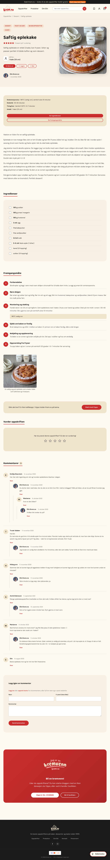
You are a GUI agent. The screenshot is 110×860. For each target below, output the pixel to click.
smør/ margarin (21, 213)
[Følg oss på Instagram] (58, 844)
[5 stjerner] (64, 441)
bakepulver (19, 228)
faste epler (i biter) (23, 243)
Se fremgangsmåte (55, 120)
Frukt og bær (20, 26)
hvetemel (19, 218)
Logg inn (11, 691)
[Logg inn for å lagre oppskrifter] (94, 9)
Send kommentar (18, 723)
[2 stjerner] (50, 441)
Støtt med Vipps (91, 407)
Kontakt (64, 838)
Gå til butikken (69, 795)
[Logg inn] (99, 9)
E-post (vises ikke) (62, 694)
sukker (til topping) (20, 253)
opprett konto (23, 691)
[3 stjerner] (55, 441)
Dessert (16, 16)
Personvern (75, 838)
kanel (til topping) (20, 248)
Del (33, 66)
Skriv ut (10, 66)
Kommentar (12, 704)
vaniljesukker (19, 233)
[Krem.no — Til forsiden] (8, 8)
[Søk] (84, 8)
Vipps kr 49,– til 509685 (45, 795)
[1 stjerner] (45, 441)
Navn (10, 694)
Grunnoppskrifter (35, 26)
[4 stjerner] (60, 441)
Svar (11, 481)
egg (16, 223)
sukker (18, 207)
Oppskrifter (22, 8)
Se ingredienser (55, 116)
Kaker (7, 30)
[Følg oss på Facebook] (52, 844)
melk (17, 238)
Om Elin (45, 8)
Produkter (34, 8)
